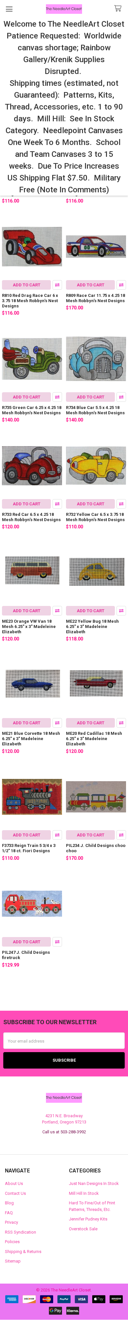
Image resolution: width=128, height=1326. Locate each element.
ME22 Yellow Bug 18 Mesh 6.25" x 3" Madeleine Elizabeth (92, 627)
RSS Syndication (20, 1232)
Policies (12, 1241)
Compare (57, 285)
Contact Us (15, 1193)
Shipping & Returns (23, 1251)
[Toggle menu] (9, 9)
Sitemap (13, 1261)
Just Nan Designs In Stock (94, 1183)
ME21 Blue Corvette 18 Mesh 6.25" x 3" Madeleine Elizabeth (31, 739)
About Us (14, 1183)
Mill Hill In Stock (84, 1193)
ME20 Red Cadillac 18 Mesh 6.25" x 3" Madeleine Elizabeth (94, 739)
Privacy (11, 1222)
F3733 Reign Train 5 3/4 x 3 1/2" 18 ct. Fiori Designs (28, 848)
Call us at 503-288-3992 (64, 1131)
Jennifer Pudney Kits (88, 1219)
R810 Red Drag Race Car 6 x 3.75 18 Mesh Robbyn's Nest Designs (30, 301)
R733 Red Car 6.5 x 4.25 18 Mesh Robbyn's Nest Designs (31, 517)
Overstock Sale (83, 1228)
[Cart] (119, 8)
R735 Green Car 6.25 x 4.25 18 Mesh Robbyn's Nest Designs (31, 410)
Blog (9, 1202)
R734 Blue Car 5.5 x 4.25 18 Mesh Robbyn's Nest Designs (95, 410)
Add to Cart (26, 284)
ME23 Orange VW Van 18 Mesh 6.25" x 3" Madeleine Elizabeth (29, 627)
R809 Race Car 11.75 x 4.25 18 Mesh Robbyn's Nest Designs (95, 298)
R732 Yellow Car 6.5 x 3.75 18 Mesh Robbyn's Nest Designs (95, 517)
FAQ (9, 1212)
